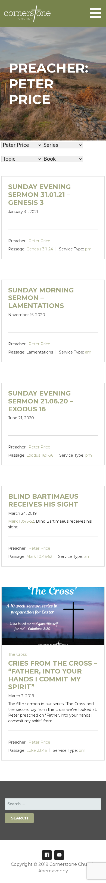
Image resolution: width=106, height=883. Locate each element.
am (88, 352)
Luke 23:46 (36, 750)
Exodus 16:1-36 (39, 455)
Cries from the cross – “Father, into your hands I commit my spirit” (52, 675)
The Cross (17, 654)
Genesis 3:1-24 (39, 248)
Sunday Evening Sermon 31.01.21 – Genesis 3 (39, 194)
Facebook (47, 855)
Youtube (59, 855)
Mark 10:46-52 (21, 521)
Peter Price (39, 240)
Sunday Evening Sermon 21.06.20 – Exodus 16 (40, 401)
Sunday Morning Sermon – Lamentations (41, 298)
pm (88, 248)
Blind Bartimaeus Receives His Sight (43, 500)
